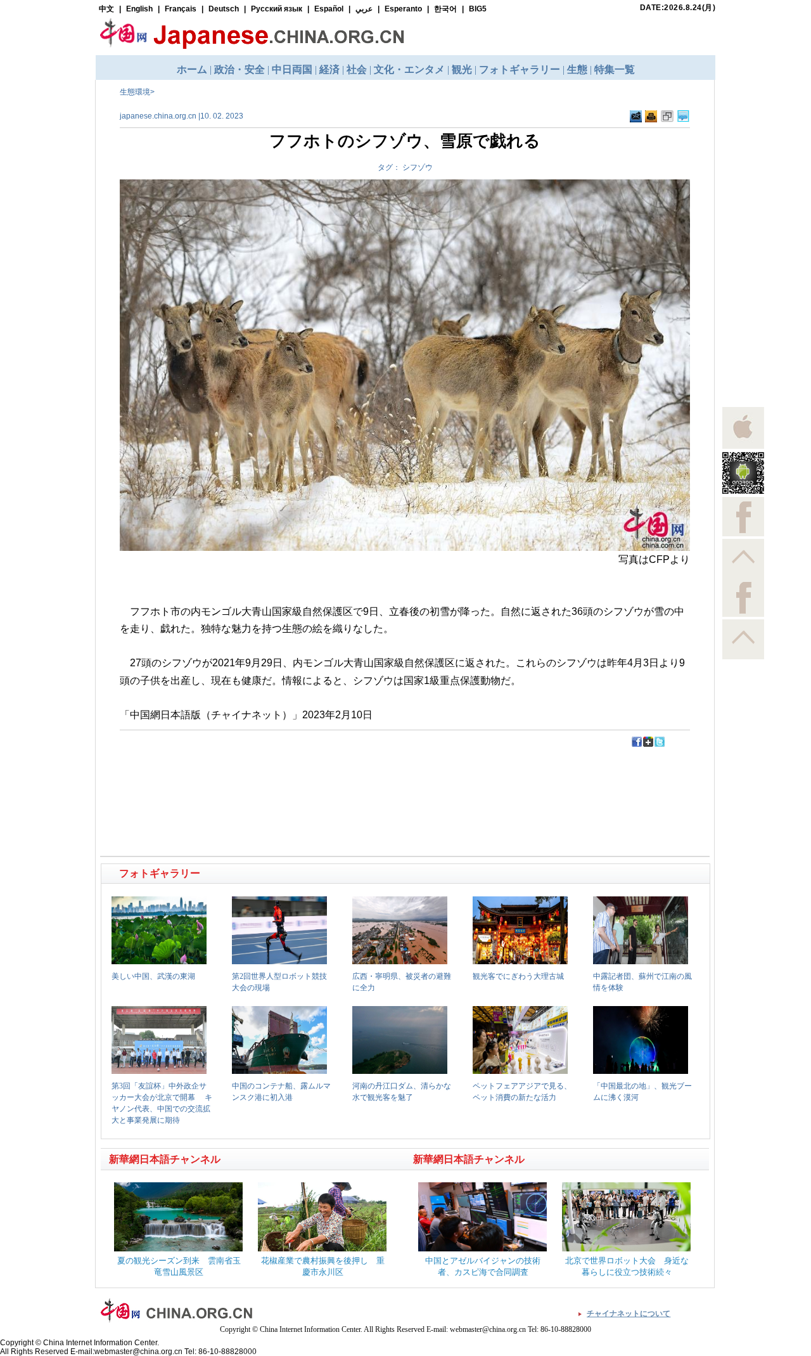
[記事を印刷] (651, 119)
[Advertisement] (254, 777)
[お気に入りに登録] (667, 119)
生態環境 (135, 91)
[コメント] (683, 119)
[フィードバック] (636, 119)
